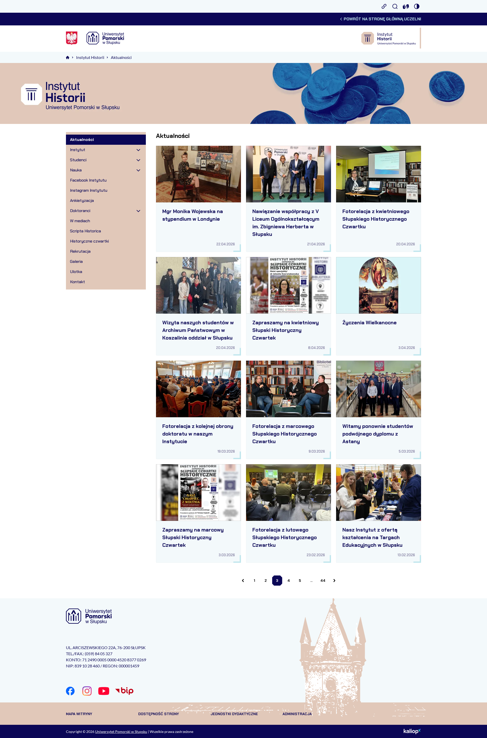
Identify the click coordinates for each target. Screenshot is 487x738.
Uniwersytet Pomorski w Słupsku (121, 731)
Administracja (297, 714)
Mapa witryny (79, 714)
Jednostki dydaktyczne (234, 714)
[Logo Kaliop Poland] (412, 731)
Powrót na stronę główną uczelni (382, 19)
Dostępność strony (158, 714)
